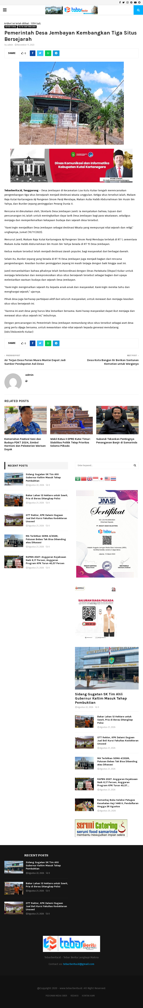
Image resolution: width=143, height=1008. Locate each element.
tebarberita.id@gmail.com (78, 964)
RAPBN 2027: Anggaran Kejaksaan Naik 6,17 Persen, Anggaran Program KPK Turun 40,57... (117, 782)
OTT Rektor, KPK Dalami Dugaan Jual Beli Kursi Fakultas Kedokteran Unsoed (46, 518)
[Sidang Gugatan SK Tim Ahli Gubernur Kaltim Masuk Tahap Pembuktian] (13, 479)
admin (10, 45)
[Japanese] (102, 478)
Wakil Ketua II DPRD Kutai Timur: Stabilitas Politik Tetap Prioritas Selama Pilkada (70, 442)
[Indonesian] (96, 478)
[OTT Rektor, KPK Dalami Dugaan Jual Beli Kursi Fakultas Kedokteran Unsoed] (13, 520)
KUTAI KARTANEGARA (27, 27)
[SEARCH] (135, 465)
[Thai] (113, 478)
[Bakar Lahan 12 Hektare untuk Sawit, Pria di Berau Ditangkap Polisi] (13, 500)
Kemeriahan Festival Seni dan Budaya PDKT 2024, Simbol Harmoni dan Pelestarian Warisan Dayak (25, 444)
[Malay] (108, 478)
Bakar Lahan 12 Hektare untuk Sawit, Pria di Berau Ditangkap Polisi (47, 497)
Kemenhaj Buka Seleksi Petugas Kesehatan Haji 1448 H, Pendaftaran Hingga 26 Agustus (117, 803)
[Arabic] (78, 478)
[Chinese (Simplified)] (84, 478)
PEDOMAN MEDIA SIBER (56, 996)
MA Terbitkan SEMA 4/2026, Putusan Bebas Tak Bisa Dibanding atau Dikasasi (46, 539)
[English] (90, 478)
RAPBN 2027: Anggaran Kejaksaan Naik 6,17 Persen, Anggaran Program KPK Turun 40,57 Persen (46, 560)
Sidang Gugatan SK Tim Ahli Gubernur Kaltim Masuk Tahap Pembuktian (43, 477)
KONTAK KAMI (88, 996)
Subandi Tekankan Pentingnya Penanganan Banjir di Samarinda (116, 440)
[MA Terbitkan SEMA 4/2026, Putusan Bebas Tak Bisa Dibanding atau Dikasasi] (13, 540)
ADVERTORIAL (10, 27)
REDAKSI (74, 996)
